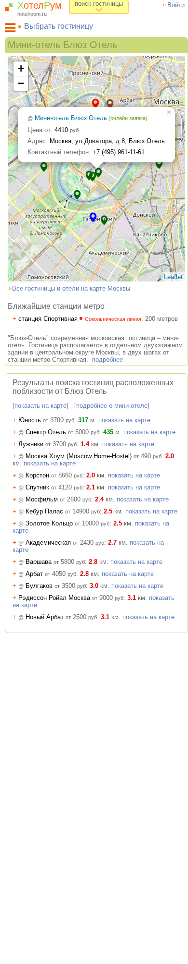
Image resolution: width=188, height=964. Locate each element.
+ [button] (21, 68)
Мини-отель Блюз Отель (91, 118)
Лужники (45, 444)
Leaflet (173, 277)
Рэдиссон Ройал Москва (68, 597)
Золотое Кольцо (61, 523)
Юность (43, 420)
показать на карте (124, 420)
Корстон (47, 475)
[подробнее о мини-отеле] (111, 405)
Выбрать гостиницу (58, 26)
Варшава (49, 561)
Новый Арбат (55, 617)
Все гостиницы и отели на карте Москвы (71, 288)
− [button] (21, 83)
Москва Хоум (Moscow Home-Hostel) (87, 456)
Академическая (58, 542)
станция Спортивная (77, 318)
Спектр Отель (56, 432)
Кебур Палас (56, 511)
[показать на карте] (40, 405)
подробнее (107, 359)
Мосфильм (52, 499)
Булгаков (49, 585)
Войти (176, 5)
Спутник (47, 487)
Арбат (44, 573)
